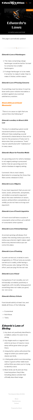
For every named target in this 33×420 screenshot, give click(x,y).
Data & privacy (16, 401)
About (16, 399)
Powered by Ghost (16, 408)
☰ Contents (29, 10)
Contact (16, 403)
